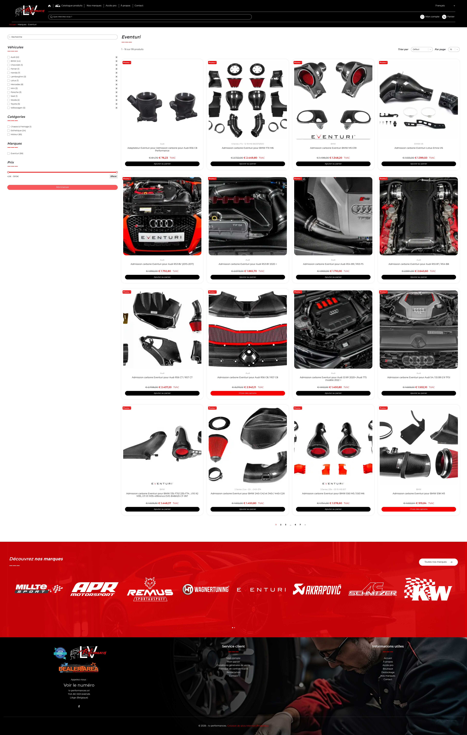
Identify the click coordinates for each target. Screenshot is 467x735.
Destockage (388, 672)
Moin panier (233, 662)
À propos (125, 6)
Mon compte (233, 658)
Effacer (114, 176)
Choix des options (247, 393)
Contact (139, 6)
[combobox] (420, 49)
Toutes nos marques (436, 562)
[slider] (8, 172)
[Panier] (444, 17)
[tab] (232, 627)
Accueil (12, 25)
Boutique (388, 669)
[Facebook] (79, 706)
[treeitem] (62, 57)
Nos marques (94, 6)
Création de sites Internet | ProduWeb (248, 726)
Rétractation (233, 672)
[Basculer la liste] (430, 49)
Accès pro (111, 6)
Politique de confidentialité (233, 669)
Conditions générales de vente (233, 665)
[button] (62, 57)
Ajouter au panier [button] (162, 164)
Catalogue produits (71, 6)
